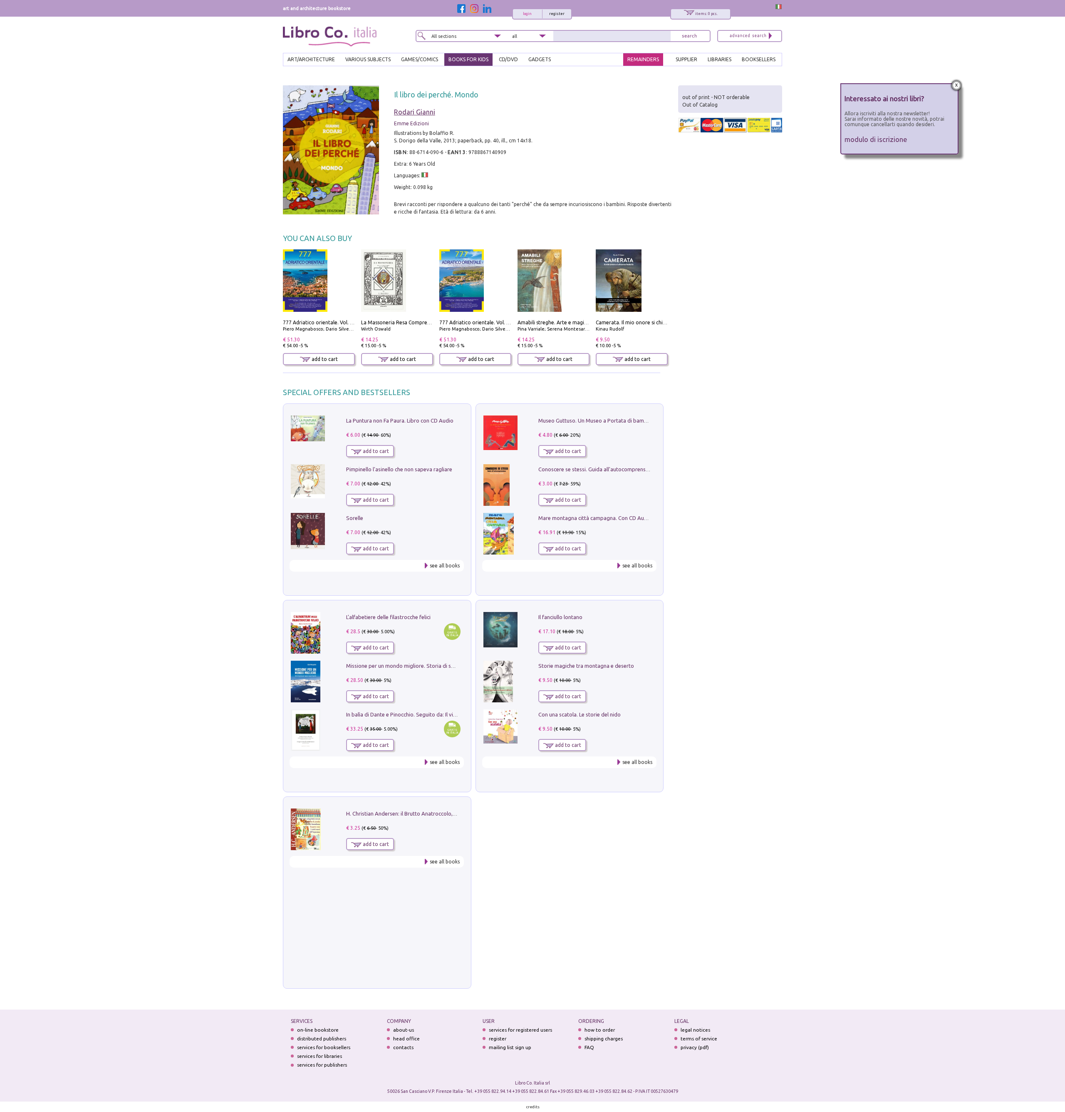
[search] (689, 36)
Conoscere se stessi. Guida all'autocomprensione (597, 469)
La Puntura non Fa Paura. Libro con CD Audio (399, 420)
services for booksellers (323, 1047)
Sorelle (354, 518)
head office (406, 1038)
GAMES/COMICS (419, 59)
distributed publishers (321, 1038)
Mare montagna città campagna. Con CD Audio (595, 518)
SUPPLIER (686, 59)
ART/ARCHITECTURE (311, 59)
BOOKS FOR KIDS (468, 59)
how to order (600, 1029)
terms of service (699, 1038)
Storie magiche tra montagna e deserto (586, 666)
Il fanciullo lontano (560, 617)
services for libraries (319, 1056)
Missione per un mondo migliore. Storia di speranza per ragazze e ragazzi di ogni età (449, 666)
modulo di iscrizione (876, 139)
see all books (445, 565)
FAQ (589, 1047)
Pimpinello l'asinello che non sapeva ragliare (399, 469)
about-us (403, 1029)
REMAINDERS (643, 59)
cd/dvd (508, 59)
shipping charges (604, 1038)
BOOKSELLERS (758, 59)
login (527, 14)
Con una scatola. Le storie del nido (579, 714)
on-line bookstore (318, 1029)
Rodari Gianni (414, 112)
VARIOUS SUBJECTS (368, 59)
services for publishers (322, 1064)
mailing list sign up (510, 1047)
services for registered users (520, 1029)
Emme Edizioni (411, 123)
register (557, 14)
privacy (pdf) (695, 1047)
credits (533, 1107)
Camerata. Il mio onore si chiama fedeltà (643, 322)
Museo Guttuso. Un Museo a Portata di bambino (596, 420)
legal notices (695, 1029)
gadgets (539, 59)
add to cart (324, 359)
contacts (403, 1047)
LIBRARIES (719, 59)
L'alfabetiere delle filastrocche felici (388, 617)
